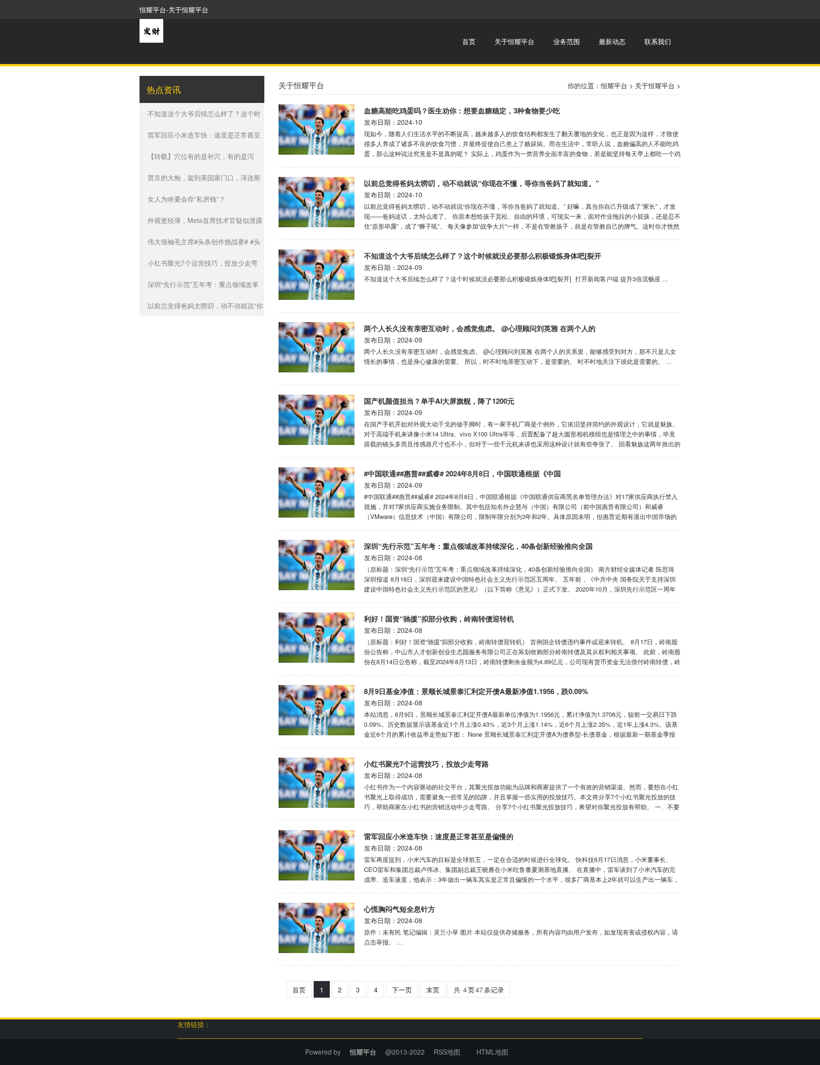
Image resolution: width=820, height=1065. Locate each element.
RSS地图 (447, 1051)
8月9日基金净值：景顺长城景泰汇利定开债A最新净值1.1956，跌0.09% (476, 691)
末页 (432, 989)
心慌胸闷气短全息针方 (399, 909)
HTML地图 (492, 1051)
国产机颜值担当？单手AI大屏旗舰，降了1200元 (439, 401)
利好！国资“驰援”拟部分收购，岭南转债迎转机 (439, 618)
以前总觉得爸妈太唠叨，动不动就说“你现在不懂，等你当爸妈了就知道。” (481, 183)
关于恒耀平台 (514, 41)
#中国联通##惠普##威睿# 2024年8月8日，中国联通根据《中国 (462, 473)
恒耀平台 (614, 85)
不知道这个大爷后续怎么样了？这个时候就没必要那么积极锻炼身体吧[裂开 (482, 255)
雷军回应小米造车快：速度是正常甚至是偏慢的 (438, 836)
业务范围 (566, 41)
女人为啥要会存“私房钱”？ (186, 199)
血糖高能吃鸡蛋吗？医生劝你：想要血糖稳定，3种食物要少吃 (462, 110)
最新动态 (612, 41)
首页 (468, 41)
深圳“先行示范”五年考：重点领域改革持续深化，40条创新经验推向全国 (478, 546)
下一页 (402, 989)
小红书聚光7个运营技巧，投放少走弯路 (426, 764)
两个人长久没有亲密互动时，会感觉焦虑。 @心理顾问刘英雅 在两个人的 (480, 328)
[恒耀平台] (151, 30)
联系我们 (657, 41)
